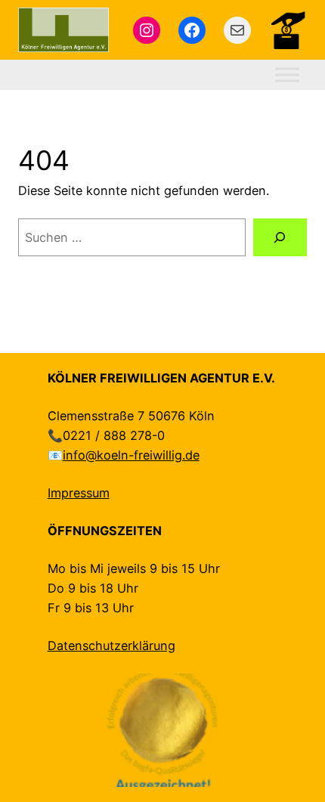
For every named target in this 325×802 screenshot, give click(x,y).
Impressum (79, 492)
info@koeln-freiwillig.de (131, 455)
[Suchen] (280, 237)
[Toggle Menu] (287, 75)
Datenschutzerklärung (111, 645)
